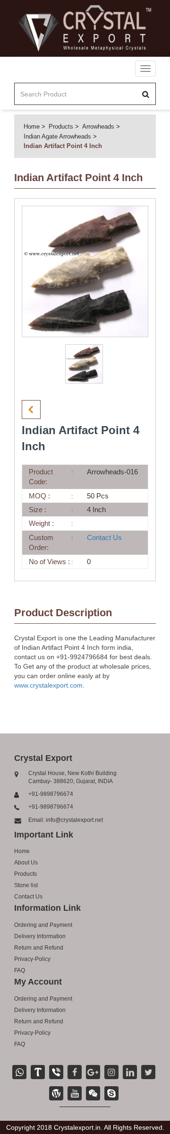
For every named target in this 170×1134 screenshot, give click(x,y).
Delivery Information (40, 936)
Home (32, 126)
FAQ (19, 970)
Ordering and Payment (43, 925)
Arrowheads (98, 126)
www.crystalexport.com (48, 685)
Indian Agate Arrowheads (57, 136)
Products (61, 126)
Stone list (26, 885)
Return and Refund (38, 947)
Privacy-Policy (32, 959)
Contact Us (104, 537)
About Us (26, 862)
